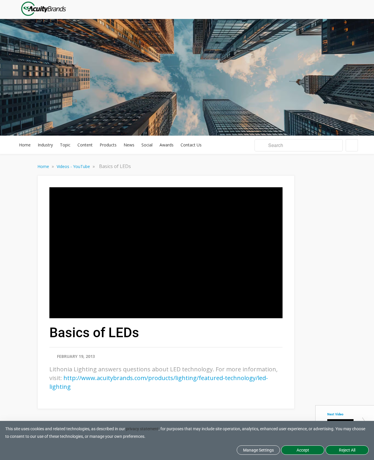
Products (108, 145)
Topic (65, 145)
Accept (303, 450)
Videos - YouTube (74, 166)
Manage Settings (258, 450)
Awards (167, 145)
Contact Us (191, 145)
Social (147, 145)
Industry (45, 145)
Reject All (347, 450)
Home (25, 145)
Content (85, 145)
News (129, 145)
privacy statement (142, 428)
